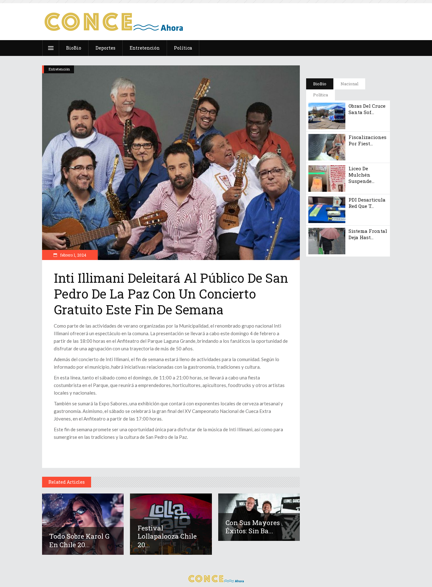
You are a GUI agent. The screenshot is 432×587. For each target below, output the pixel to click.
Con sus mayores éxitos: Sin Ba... (252, 526)
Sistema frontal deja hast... (368, 234)
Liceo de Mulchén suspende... (361, 174)
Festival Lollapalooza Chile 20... (167, 536)
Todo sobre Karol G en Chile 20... (79, 540)
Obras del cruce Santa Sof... (367, 109)
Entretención (59, 69)
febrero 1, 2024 (72, 254)
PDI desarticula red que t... (367, 203)
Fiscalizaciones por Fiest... (367, 140)
